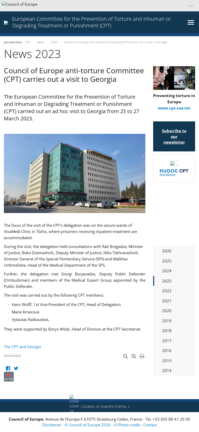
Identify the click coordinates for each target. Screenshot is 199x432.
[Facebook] (8, 368)
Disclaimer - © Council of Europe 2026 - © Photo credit (91, 424)
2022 (167, 290)
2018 (167, 330)
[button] (99, 5)
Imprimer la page (142, 355)
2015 (167, 360)
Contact (150, 424)
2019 (167, 320)
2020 (167, 310)
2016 (167, 350)
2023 (167, 280)
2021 (167, 300)
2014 (167, 370)
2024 (167, 270)
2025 (167, 260)
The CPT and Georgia (22, 346)
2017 (167, 340)
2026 (167, 250)
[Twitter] (16, 368)
